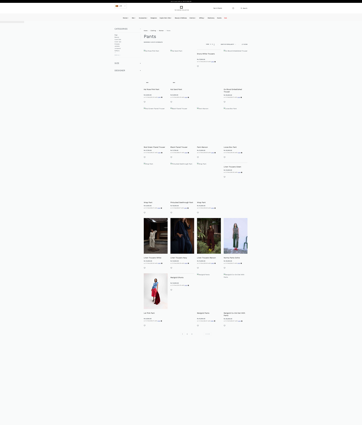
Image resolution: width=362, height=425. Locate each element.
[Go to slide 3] (149, 220)
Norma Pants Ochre (232, 258)
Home (145, 30)
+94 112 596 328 (187, 1)
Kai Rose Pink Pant (151, 89)
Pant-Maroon (202, 147)
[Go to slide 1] (147, 220)
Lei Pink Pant (149, 313)
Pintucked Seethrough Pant (181, 202)
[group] (156, 236)
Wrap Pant (148, 202)
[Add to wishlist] (144, 102)
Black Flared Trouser (178, 147)
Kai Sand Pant (176, 89)
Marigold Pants (203, 313)
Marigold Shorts (176, 277)
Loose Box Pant (230, 147)
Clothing (153, 30)
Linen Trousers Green (232, 167)
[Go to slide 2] (148, 220)
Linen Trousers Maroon (206, 258)
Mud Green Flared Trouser (154, 147)
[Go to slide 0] (146, 220)
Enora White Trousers (206, 54)
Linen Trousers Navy (178, 258)
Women (161, 30)
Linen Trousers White (152, 258)
